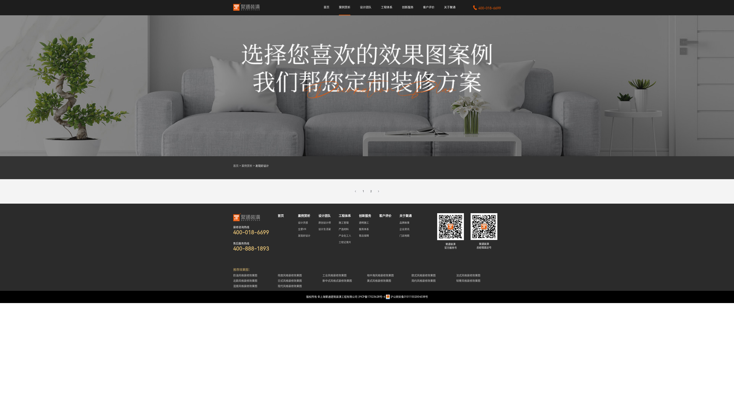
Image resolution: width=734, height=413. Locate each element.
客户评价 (428, 7)
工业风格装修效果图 (334, 275)
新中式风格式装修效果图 (337, 280)
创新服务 (407, 7)
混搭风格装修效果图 (245, 286)
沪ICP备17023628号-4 (371, 296)
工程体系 (386, 7)
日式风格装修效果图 (290, 280)
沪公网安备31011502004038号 (409, 296)
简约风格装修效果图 (424, 280)
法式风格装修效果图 (468, 275)
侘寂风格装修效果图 (290, 275)
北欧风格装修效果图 (245, 280)
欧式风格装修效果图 (424, 275)
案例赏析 (344, 7)
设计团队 (365, 7)
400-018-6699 (487, 8)
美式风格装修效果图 (379, 280)
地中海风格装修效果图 (380, 275)
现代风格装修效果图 (290, 286)
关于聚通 (450, 7)
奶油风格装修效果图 (245, 275)
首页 (326, 7)
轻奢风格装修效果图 (468, 280)
